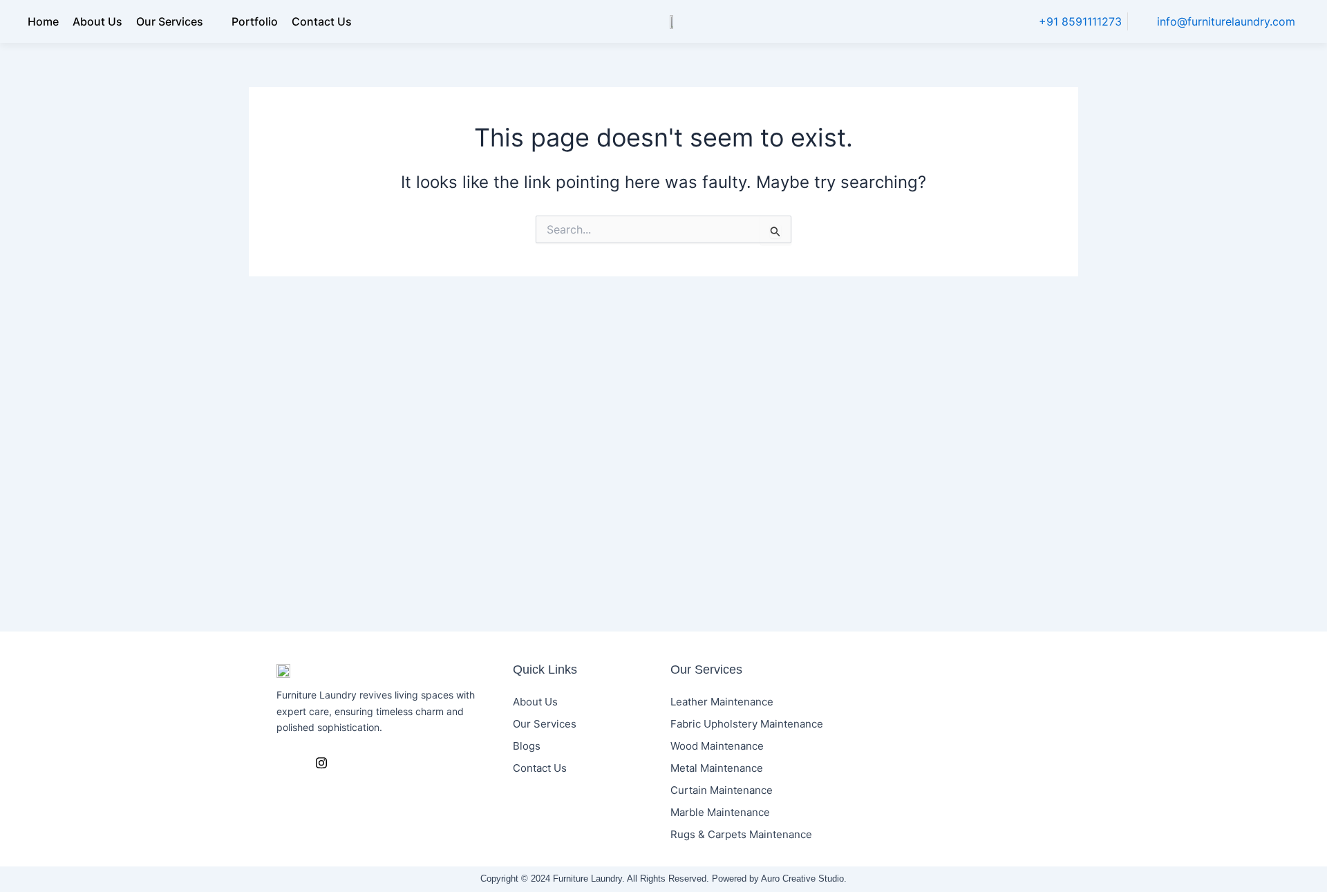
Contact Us (322, 21)
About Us (97, 21)
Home (43, 21)
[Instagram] (321, 762)
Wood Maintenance (717, 745)
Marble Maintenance (720, 812)
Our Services (169, 21)
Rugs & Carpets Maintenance (741, 834)
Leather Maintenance (721, 701)
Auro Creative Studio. (804, 878)
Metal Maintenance (716, 768)
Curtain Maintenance (721, 790)
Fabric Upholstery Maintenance (746, 723)
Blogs (526, 745)
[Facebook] (290, 762)
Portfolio (255, 21)
